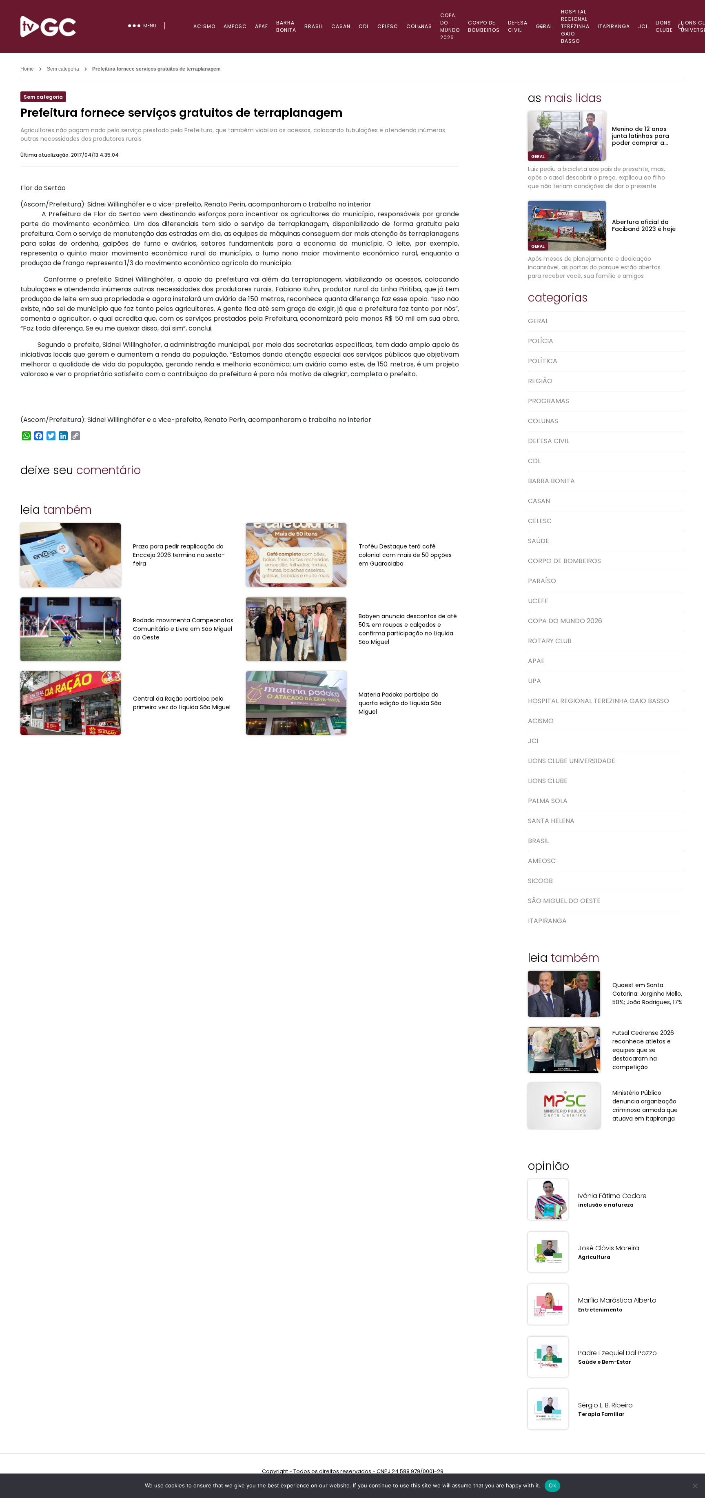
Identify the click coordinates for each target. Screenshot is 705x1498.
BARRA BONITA (286, 26)
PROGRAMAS (548, 401)
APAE (261, 26)
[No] (695, 1486)
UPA (534, 681)
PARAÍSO (542, 581)
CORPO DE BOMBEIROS (484, 26)
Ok (552, 1485)
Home (27, 69)
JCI (533, 741)
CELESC (387, 26)
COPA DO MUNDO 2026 (450, 26)
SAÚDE (538, 541)
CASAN (340, 26)
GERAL (544, 26)
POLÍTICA (542, 361)
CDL (364, 26)
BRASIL (313, 26)
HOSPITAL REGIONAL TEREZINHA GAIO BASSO (575, 26)
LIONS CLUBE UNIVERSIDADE (571, 761)
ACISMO (204, 26)
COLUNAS (419, 26)
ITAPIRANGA (614, 26)
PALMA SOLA (548, 801)
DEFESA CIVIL (518, 26)
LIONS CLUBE (548, 781)
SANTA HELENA (551, 821)
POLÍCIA (540, 341)
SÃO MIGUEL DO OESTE (564, 900)
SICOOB (540, 880)
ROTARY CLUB (550, 641)
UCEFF (538, 601)
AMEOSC (235, 26)
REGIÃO (540, 381)
